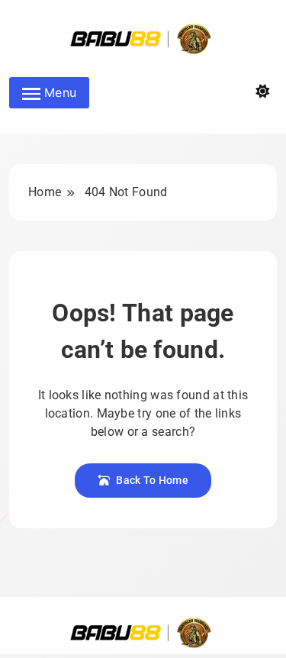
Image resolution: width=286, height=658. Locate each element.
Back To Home (152, 480)
